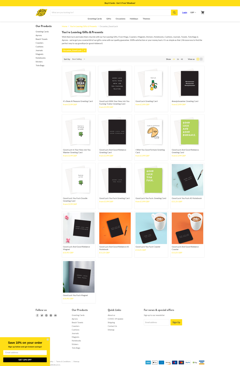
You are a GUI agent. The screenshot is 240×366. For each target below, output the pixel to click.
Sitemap (111, 330)
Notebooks (41, 58)
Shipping (111, 322)
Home (64, 26)
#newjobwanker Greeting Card (185, 101)
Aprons (39, 35)
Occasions (121, 19)
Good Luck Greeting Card (147, 101)
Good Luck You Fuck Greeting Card (114, 198)
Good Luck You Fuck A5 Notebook (187, 198)
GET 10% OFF (25, 360)
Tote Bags (40, 65)
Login (184, 12)
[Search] (174, 12)
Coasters (39, 43)
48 (182, 59)
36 (178, 59)
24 (174, 59)
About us (111, 315)
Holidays (134, 19)
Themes (146, 19)
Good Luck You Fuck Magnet (75, 295)
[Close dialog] (47, 339)
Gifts (109, 19)
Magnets (39, 54)
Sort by (67, 59)
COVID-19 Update (115, 319)
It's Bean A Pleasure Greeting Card (78, 101)
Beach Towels (42, 39)
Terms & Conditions (63, 361)
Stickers (39, 61)
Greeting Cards (95, 19)
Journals (39, 50)
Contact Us (112, 326)
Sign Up (176, 322)
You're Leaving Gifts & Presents (83, 26)
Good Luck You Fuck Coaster (148, 246)
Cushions (39, 46)
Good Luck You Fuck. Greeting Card (151, 198)
